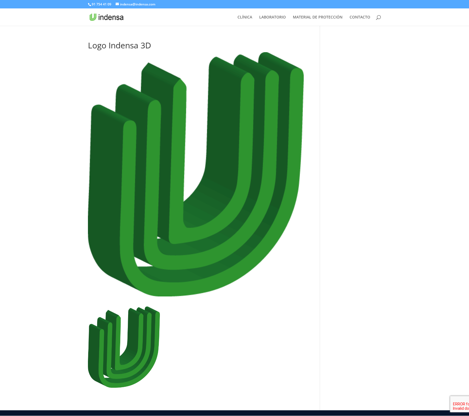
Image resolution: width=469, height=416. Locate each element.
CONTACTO (360, 17)
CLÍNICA (244, 17)
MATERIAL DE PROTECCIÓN (318, 17)
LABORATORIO (272, 17)
